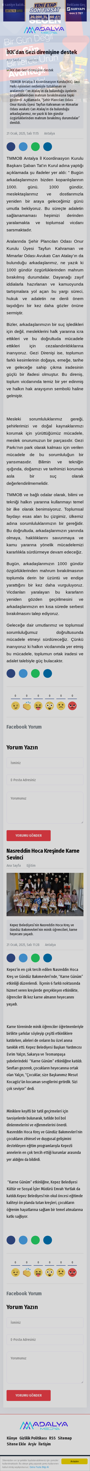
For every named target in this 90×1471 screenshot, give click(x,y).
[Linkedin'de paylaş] (47, 146)
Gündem (32, 60)
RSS (52, 1438)
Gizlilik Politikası (33, 1438)
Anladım (75, 1461)
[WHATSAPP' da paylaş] (35, 146)
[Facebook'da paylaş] (11, 146)
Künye (12, 1438)
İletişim (44, 1444)
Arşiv (32, 1444)
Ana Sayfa (14, 60)
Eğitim (31, 865)
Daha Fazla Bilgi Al (39, 1467)
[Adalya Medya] (45, 1424)
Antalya (47, 133)
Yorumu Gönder (29, 835)
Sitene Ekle (16, 1444)
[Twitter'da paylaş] (23, 146)
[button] (83, 28)
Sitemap (65, 1438)
